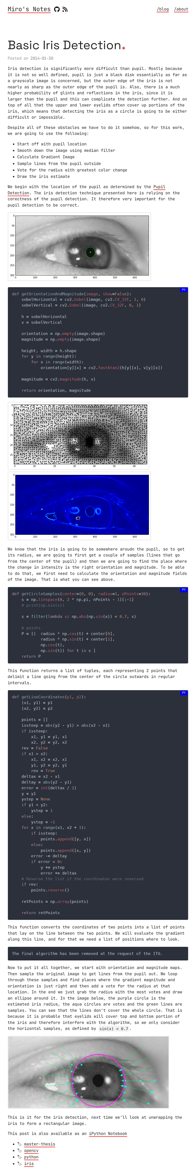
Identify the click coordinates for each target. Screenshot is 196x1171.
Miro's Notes (29, 9)
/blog (163, 9)
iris (29, 1163)
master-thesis (39, 1144)
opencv (31, 1150)
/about (181, 9)
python (31, 1157)
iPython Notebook (108, 1133)
